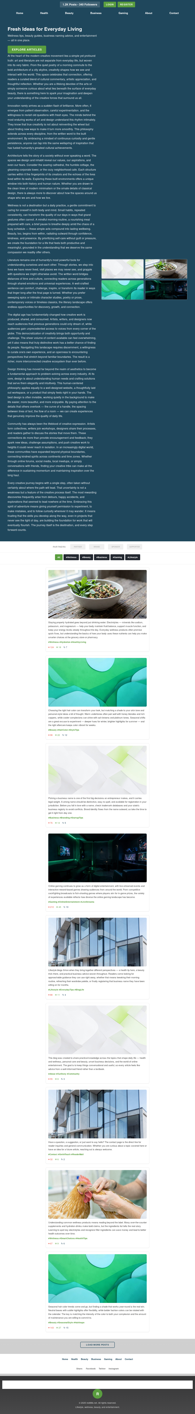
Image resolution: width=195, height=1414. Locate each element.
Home (19, 13)
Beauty (69, 13)
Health (44, 13)
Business (95, 13)
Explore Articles (27, 49)
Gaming (123, 13)
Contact (174, 13)
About (148, 13)
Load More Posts (97, 1345)
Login (110, 4)
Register (126, 4)
